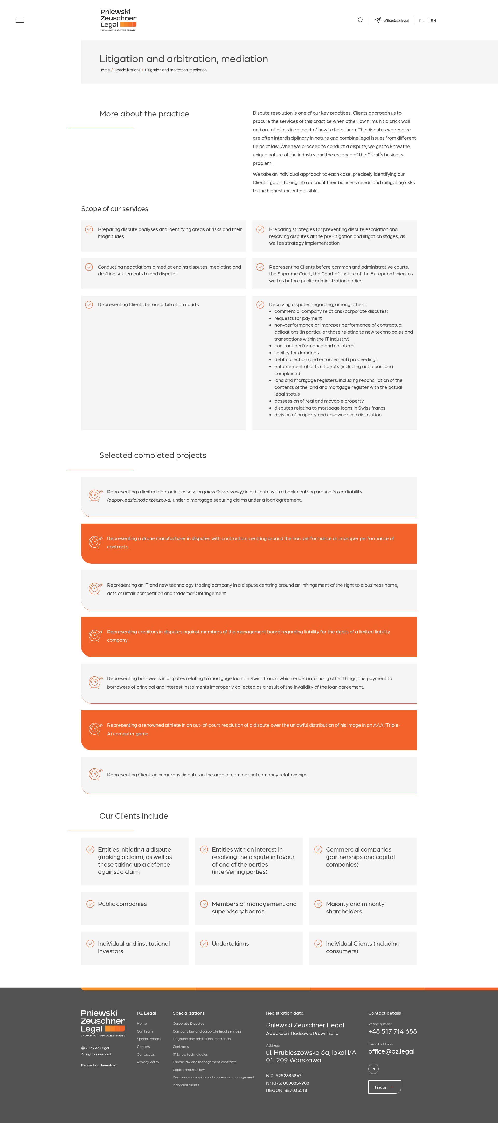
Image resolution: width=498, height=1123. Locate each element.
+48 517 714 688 (392, 1031)
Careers (143, 1046)
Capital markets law (189, 1069)
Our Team (145, 1031)
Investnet (109, 1065)
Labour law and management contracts (205, 1061)
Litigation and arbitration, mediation (202, 1038)
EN (434, 20)
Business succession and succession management (213, 1077)
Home (104, 69)
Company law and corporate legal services (207, 1031)
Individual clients (186, 1085)
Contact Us (146, 1054)
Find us (380, 1087)
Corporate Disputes (188, 1023)
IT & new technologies (190, 1054)
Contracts (181, 1046)
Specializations (127, 69)
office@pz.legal (391, 1051)
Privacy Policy (148, 1061)
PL (422, 20)
